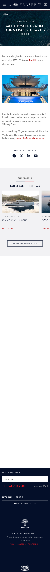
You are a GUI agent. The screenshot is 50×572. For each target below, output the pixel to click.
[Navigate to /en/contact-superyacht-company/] (45, 5)
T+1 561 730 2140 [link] (13, 486)
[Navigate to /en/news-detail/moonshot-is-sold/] (20, 202)
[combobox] (25, 479)
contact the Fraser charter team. (30, 138)
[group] (20, 211)
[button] (6, 14)
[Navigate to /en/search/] (10, 5)
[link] (39, 5)
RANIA (32, 60)
